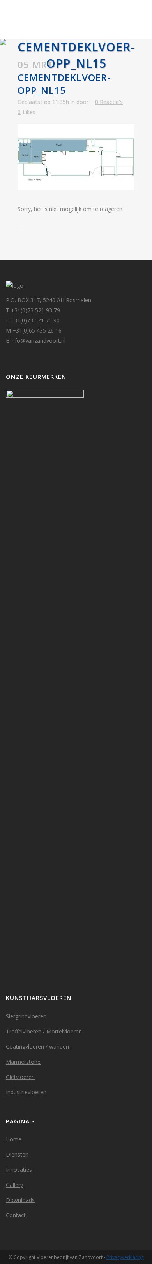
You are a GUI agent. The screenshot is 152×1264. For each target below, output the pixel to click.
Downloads (20, 1200)
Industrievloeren (26, 1092)
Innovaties (19, 1169)
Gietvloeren (20, 1077)
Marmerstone (23, 1061)
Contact (16, 1215)
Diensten (17, 1154)
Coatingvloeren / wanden (37, 1046)
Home (13, 1139)
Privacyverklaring (125, 1257)
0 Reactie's (109, 102)
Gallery (14, 1184)
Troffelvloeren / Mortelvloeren (44, 1031)
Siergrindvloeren (26, 1016)
